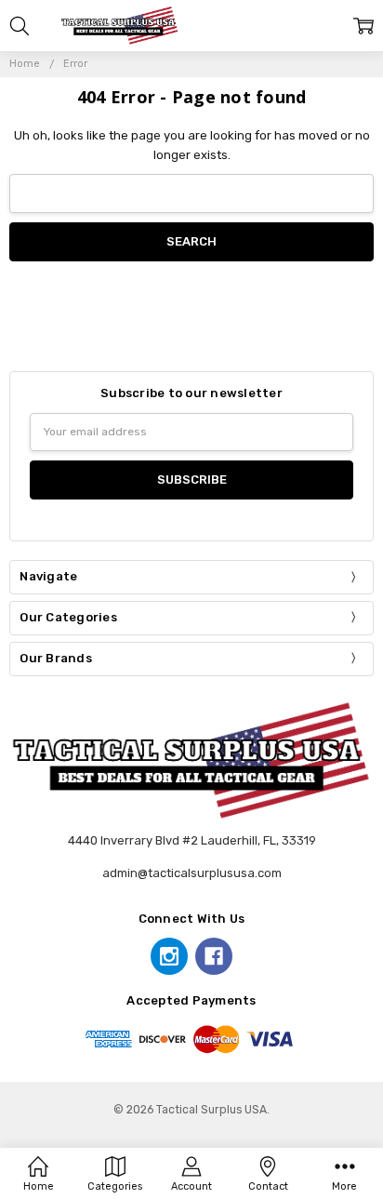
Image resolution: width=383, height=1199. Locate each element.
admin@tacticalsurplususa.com (192, 873)
